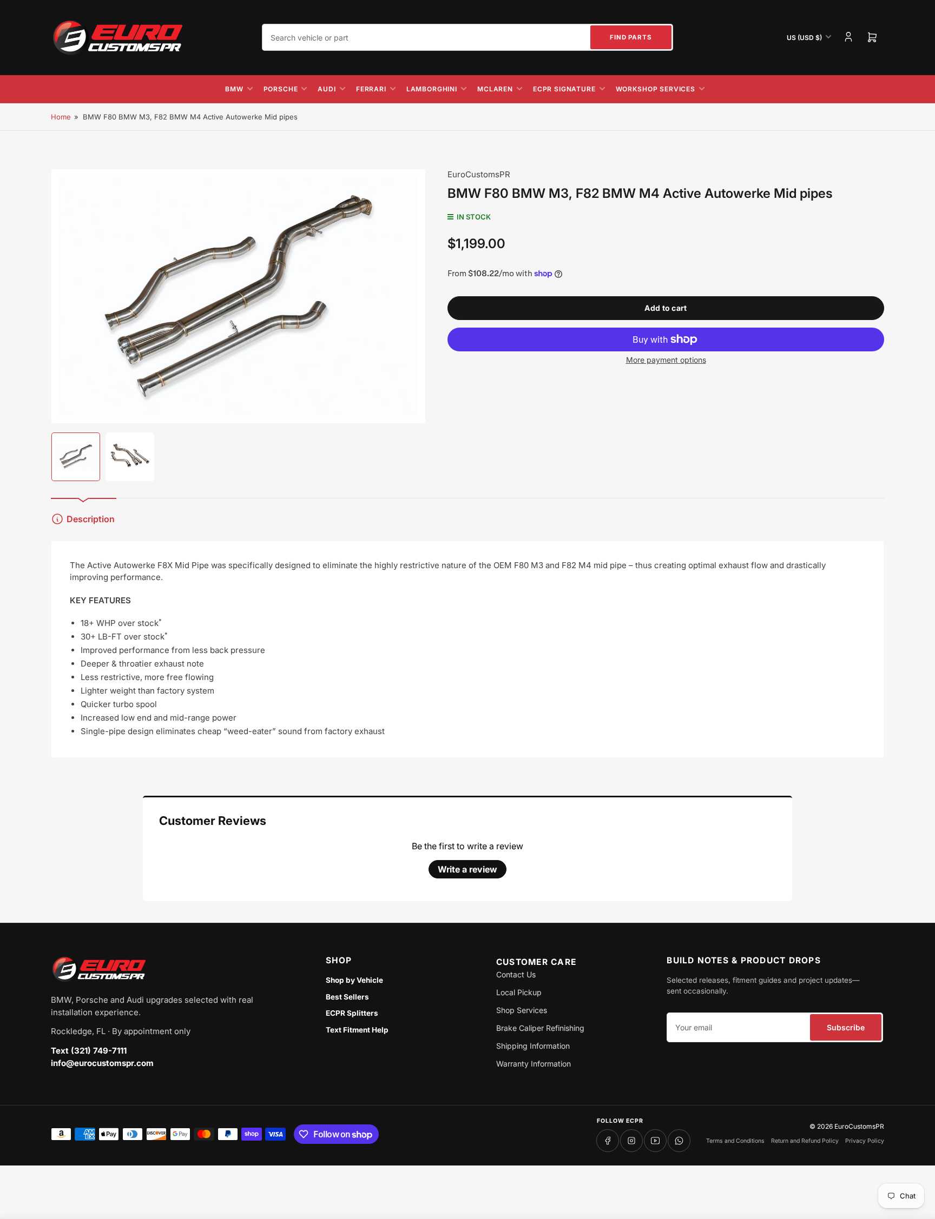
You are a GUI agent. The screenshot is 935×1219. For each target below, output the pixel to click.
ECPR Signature (564, 89)
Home (61, 116)
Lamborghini (431, 89)
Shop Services (521, 1010)
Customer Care (536, 962)
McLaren (495, 89)
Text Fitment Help (357, 1029)
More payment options (666, 359)
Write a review (467, 869)
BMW (234, 89)
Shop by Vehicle (354, 980)
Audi (326, 89)
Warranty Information (533, 1063)
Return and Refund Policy (805, 1140)
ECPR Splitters (352, 1013)
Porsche (281, 89)
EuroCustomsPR (478, 174)
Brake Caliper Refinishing (540, 1028)
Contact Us (516, 974)
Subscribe (846, 1027)
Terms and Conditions (735, 1140)
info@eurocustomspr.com (102, 1063)
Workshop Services (655, 89)
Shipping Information (533, 1045)
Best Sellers (347, 996)
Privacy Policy (864, 1140)
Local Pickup (519, 992)
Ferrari (371, 89)
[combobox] (467, 37)
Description (91, 519)
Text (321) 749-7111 (89, 1050)
